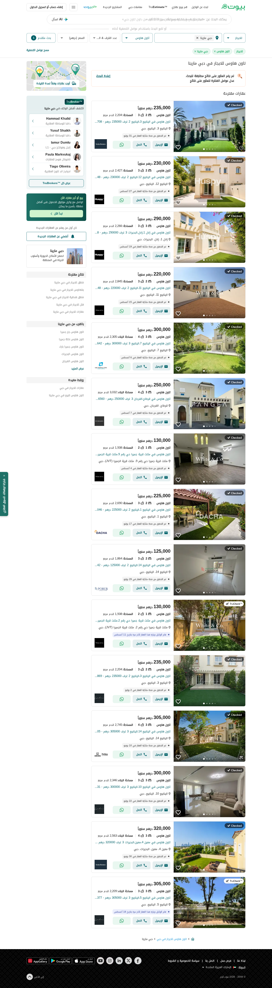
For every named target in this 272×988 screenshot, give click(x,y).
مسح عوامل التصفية (37, 50)
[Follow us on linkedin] (119, 960)
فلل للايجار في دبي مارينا (70, 305)
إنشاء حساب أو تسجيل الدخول (46, 7)
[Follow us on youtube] (100, 960)
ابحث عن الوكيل (200, 7)
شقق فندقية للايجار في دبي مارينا (65, 298)
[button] (234, 38)
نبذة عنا (241, 960)
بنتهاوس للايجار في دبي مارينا (67, 290)
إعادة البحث (103, 76)
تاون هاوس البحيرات (73, 355)
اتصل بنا (209, 960)
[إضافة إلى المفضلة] (178, 147)
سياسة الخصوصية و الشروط (184, 960)
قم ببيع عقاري (179, 7)
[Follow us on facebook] (138, 960)
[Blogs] (90, 7)
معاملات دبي (135, 7)
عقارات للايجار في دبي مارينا (68, 312)
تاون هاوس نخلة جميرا (71, 340)
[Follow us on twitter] (128, 960)
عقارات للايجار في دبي (72, 388)
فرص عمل (225, 960)
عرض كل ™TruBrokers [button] (56, 183)
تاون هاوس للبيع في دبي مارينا (66, 396)
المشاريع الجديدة (112, 7)
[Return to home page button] (233, 7)
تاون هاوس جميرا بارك (71, 347)
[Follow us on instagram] (109, 960)
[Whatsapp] (122, 145)
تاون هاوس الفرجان (73, 362)
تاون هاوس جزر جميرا (72, 332)
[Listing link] (168, 126)
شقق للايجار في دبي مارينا (69, 283)
